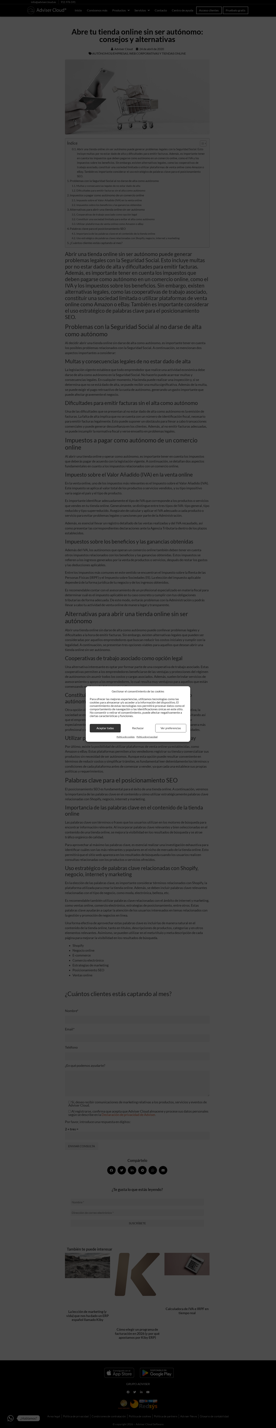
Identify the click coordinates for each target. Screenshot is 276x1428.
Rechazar (138, 728)
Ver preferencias (171, 728)
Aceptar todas (105, 728)
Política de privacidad (147, 736)
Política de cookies (126, 736)
